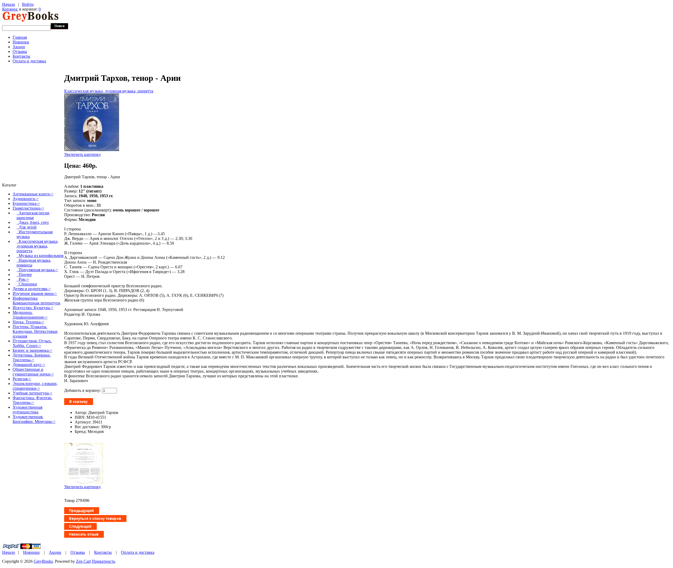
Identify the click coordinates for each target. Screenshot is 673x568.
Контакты (21, 56)
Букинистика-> (26, 203)
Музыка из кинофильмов (40, 255)
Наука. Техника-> (28, 322)
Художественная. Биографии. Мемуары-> (34, 419)
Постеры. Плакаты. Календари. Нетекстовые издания (35, 331)
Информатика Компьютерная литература (36, 300)
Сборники (27, 284)
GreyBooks (43, 561)
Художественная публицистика (27, 409)
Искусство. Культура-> (33, 307)
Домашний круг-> (29, 364)
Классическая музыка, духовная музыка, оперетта (108, 91)
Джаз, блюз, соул (33, 222)
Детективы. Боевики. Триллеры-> (32, 357)
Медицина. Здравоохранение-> (30, 314)
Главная (20, 37)
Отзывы (20, 51)
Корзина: (10, 9)
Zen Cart (83, 561)
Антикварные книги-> (33, 194)
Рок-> (23, 279)
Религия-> (22, 379)
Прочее (24, 274)
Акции (19, 47)
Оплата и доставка (29, 61)
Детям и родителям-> (32, 289)
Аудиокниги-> (26, 198)
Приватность (103, 561)
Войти (28, 4)
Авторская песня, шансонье (33, 215)
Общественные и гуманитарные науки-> (33, 371)
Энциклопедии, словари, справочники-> (35, 386)
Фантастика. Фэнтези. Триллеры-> (32, 400)
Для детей (27, 227)
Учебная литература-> (32, 393)
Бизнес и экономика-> (32, 350)
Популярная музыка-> (37, 270)
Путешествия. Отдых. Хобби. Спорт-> (32, 343)
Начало (8, 4)
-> (28, 208)
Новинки (21, 42)
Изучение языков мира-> (35, 293)
